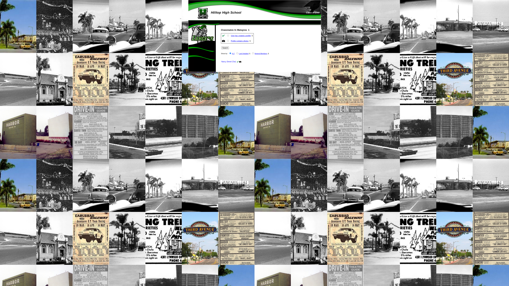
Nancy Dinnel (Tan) (228, 62)
